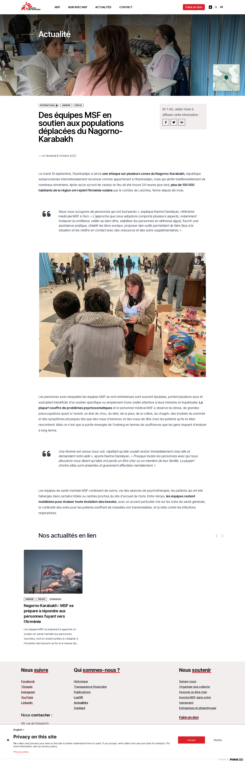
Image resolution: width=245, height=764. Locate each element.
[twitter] (173, 122)
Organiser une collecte (194, 686)
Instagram (28, 692)
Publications (82, 692)
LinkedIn (27, 702)
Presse (41, 599)
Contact (125, 7)
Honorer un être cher (193, 692)
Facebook (28, 681)
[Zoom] (122, 319)
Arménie (66, 105)
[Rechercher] (216, 7)
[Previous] (216, 535)
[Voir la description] (202, 373)
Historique (81, 681)
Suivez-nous (187, 681)
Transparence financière (90, 686)
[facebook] (165, 122)
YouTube (27, 697)
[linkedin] (181, 122)
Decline (218, 740)
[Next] (222, 535)
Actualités (103, 7)
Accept (192, 740)
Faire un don (194, 7)
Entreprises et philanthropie (197, 708)
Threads (26, 686)
